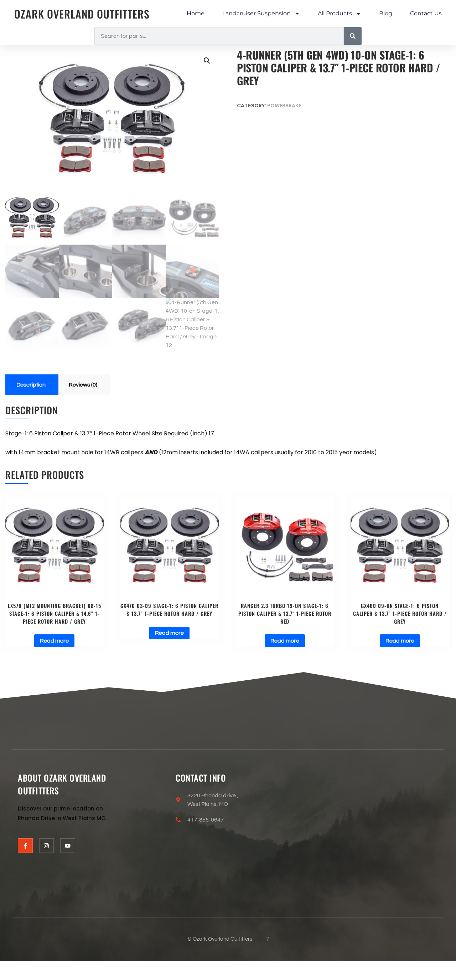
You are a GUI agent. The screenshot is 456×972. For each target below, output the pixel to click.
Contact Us (426, 13)
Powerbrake (284, 105)
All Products (335, 13)
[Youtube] (67, 845)
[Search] (353, 36)
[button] (207, 60)
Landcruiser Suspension (256, 13)
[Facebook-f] (25, 845)
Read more (54, 641)
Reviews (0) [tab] (83, 385)
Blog (385, 13)
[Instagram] (46, 845)
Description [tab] (31, 385)
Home (195, 13)
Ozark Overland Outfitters (82, 14)
